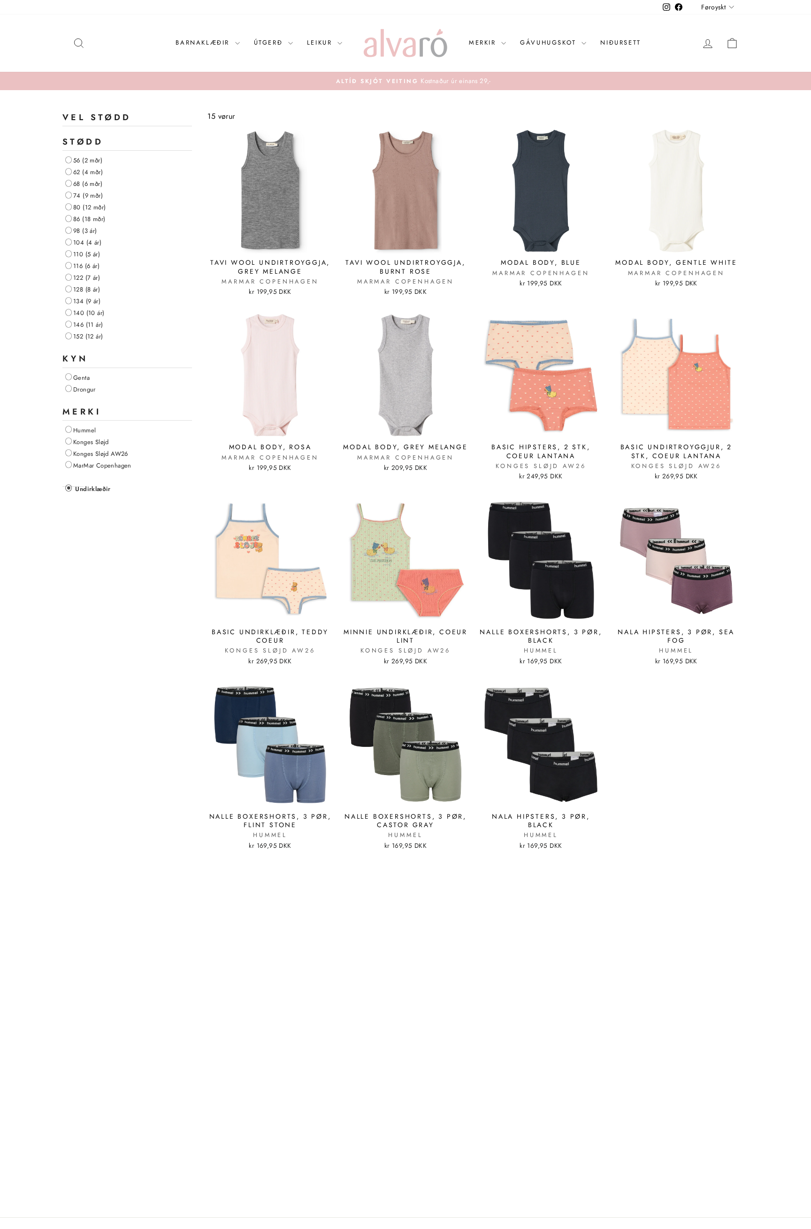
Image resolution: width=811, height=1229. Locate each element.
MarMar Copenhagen (102, 465)
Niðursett (620, 42)
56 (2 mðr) (87, 160)
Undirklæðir (92, 488)
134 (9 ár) (86, 301)
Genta (81, 377)
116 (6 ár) (86, 265)
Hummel (84, 429)
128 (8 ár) (86, 289)
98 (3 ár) (85, 230)
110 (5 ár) (86, 254)
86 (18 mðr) (89, 219)
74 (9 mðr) (88, 195)
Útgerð (270, 42)
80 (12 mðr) (89, 207)
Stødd (82, 142)
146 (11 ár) (88, 324)
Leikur (321, 42)
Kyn (75, 359)
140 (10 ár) (88, 312)
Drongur (84, 388)
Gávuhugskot (549, 42)
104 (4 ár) (87, 242)
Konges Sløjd (91, 441)
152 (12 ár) (88, 336)
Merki (81, 411)
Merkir (484, 42)
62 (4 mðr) (88, 172)
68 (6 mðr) (87, 183)
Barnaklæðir (204, 42)
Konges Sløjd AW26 (100, 453)
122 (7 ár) (86, 277)
